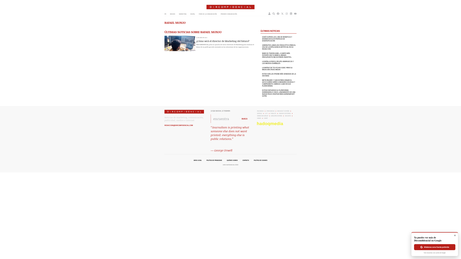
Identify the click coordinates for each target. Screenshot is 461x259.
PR (165, 14)
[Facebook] (278, 13)
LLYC (266, 113)
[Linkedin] (291, 13)
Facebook (260, 111)
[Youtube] (295, 13)
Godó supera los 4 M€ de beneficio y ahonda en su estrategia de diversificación (277, 38)
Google (259, 113)
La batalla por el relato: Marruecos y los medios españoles (278, 62)
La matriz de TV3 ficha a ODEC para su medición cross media (277, 68)
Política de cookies (260, 160)
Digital (192, 14)
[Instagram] (286, 13)
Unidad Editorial (285, 113)
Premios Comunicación (229, 14)
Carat (266, 118)
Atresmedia (270, 111)
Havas (259, 118)
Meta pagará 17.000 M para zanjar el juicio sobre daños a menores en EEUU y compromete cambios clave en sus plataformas (278, 83)
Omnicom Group (262, 116)
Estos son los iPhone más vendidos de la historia (279, 74)
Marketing (182, 14)
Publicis (273, 113)
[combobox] (225, 118)
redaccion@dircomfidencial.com (178, 125)
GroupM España (276, 116)
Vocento (288, 116)
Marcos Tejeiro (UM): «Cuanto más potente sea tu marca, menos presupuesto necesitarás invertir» (277, 55)
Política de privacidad (214, 160)
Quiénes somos (232, 160)
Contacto (246, 160)
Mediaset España (283, 111)
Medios (172, 14)
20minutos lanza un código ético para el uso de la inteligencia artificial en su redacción (279, 47)
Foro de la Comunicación (208, 14)
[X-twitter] (282, 13)
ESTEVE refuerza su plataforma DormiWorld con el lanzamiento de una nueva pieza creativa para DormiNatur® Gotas (278, 93)
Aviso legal (198, 160)
